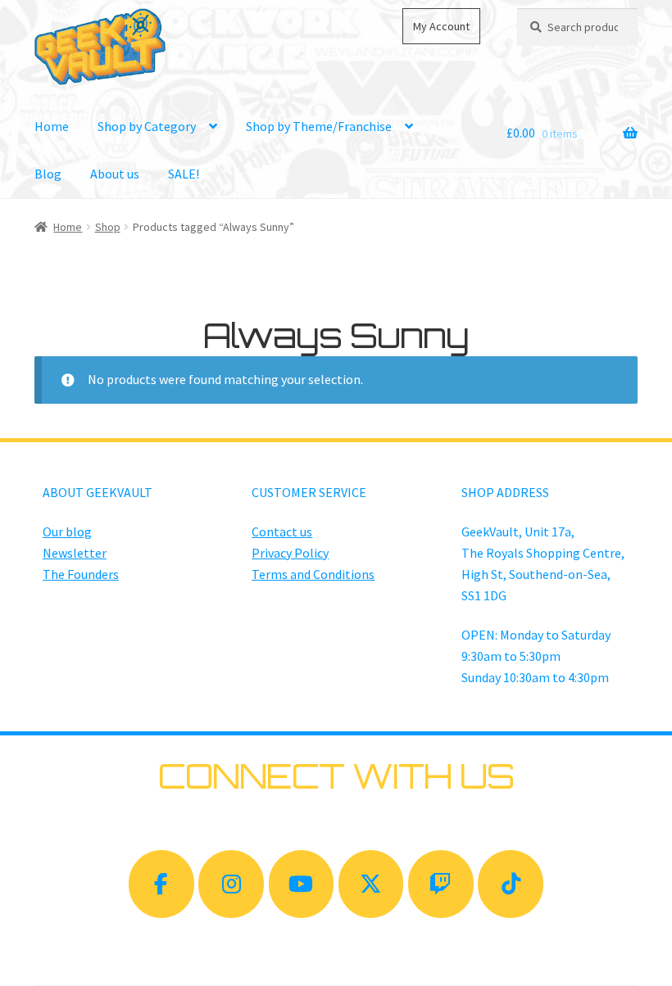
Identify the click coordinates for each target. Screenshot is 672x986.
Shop (107, 226)
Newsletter (75, 553)
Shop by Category (147, 126)
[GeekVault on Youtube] (301, 884)
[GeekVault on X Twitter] (371, 884)
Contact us (282, 531)
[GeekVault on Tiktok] (510, 884)
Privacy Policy (290, 553)
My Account (441, 26)
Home (51, 126)
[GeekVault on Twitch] (441, 884)
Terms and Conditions (313, 574)
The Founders (81, 574)
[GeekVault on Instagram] (231, 884)
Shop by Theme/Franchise (319, 126)
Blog (47, 173)
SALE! (183, 173)
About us (114, 173)
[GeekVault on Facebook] (161, 884)
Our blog (67, 531)
